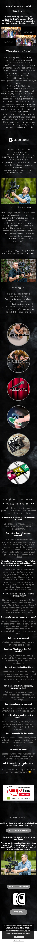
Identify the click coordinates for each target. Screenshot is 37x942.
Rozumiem (19, 937)
